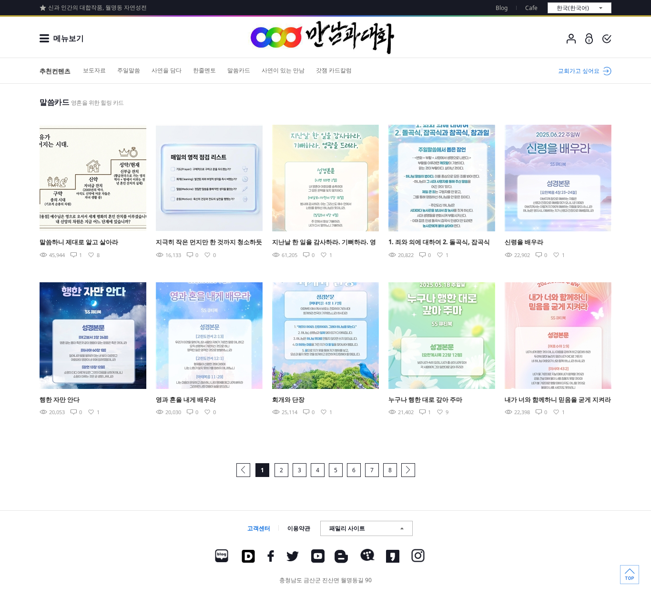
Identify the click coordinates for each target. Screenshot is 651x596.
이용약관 (298, 528)
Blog (502, 8)
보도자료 (94, 70)
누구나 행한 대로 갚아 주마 (425, 399)
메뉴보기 (68, 38)
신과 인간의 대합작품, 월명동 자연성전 (97, 7)
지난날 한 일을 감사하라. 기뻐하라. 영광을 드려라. (324, 243)
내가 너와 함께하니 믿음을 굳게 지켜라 (558, 399)
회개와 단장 (288, 399)
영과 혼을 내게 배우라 (186, 399)
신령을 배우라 (524, 242)
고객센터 (258, 528)
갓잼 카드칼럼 (334, 70)
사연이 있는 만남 (283, 70)
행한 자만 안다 (60, 399)
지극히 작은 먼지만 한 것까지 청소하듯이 (209, 243)
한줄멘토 (204, 70)
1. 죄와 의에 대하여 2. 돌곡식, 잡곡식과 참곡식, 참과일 (439, 243)
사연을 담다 (167, 70)
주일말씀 (128, 70)
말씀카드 (238, 70)
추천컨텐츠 (55, 71)
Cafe (531, 8)
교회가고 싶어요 (579, 71)
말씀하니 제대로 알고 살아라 (79, 242)
